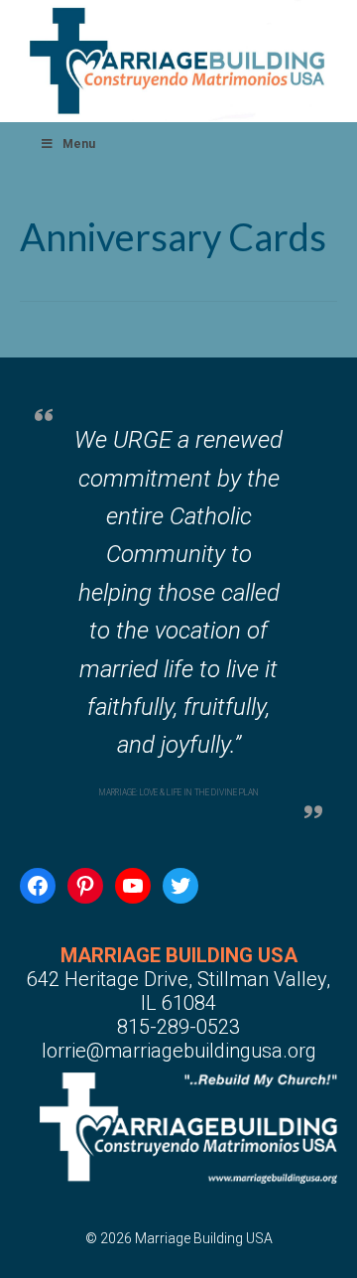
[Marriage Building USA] (178, 60)
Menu (78, 144)
